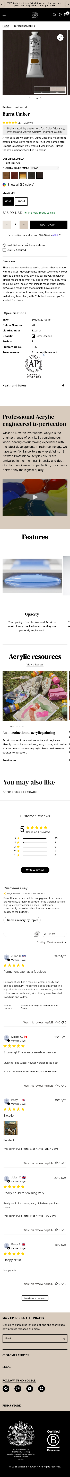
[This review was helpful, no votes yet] (56, 1022)
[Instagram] (17, 1388)
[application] (35, 497)
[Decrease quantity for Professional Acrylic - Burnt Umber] (7, 225)
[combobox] (51, 942)
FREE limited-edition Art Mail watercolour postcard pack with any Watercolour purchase (35, 4)
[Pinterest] (41, 1388)
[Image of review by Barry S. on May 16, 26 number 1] (11, 1128)
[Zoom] (60, 37)
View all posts (35, 664)
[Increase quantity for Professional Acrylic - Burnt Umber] (24, 225)
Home (6, 25)
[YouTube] (29, 1388)
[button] (35, 497)
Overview (9, 261)
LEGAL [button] (7, 1367)
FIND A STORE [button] (12, 1405)
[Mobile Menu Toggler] (4, 15)
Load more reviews (35, 1298)
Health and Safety (15, 385)
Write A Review (35, 869)
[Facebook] (6, 1388)
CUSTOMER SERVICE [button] (16, 1355)
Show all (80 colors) (21, 184)
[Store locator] (60, 14)
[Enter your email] (64, 1338)
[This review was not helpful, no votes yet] (63, 1022)
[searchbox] (19, 934)
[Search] (54, 14)
